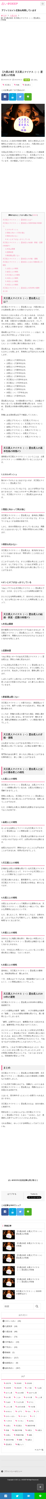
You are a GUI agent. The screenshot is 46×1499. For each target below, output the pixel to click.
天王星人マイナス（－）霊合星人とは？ (18, 220)
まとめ (5, 291)
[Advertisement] (23, 46)
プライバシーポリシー (13, 1471)
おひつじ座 (33, 1393)
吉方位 (31, 1421)
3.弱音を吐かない (11, 236)
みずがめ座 (21, 1407)
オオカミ (9, 1411)
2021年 (19, 1388)
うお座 (39, 1388)
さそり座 (29, 1397)
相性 (30, 1435)
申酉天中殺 (20, 1435)
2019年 (29, 1383)
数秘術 (7, 1352)
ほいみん (34, 80)
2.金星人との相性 (11, 272)
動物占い (8, 1337)
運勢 (20, 1440)
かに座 (8, 1397)
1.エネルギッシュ (11, 229)
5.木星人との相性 (11, 281)
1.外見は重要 (10, 249)
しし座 (39, 1397)
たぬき (8, 1402)
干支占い (8, 1347)
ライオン (21, 1421)
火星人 (8, 1435)
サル (29, 1411)
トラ (33, 1416)
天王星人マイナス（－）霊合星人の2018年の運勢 (21, 288)
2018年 (19, 1383)
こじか (18, 1397)
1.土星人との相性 (11, 268)
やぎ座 (33, 1407)
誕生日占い (9, 1368)
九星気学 (8, 1326)
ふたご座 (9, 1407)
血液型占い (9, 1363)
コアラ (20, 1411)
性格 (17, 85)
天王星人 (8, 85)
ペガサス (9, 1421)
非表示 (35, 215)
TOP (5, 16)
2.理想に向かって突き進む (15, 233)
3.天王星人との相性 (12, 275)
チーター (24, 1416)
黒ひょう (21, 1444)
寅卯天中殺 (31, 1426)
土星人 (8, 1426)
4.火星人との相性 (11, 278)
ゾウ (37, 1411)
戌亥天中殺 (18, 1430)
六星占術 (13, 16)
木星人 (29, 1430)
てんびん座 (20, 1402)
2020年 (8, 1388)
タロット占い (10, 1321)
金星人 (29, 1440)
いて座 (29, 1388)
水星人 (39, 1430)
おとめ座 (21, 1393)
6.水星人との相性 (11, 285)
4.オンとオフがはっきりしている (17, 239)
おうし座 (9, 1393)
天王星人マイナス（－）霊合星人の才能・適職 (20, 259)
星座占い (8, 1358)
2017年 (8, 1383)
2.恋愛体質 (9, 252)
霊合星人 (28, 85)
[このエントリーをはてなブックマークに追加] (28, 1496)
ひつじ (31, 1402)
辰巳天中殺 (10, 1440)
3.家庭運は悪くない (12, 255)
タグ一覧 (39, 1450)
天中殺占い (9, 1342)
